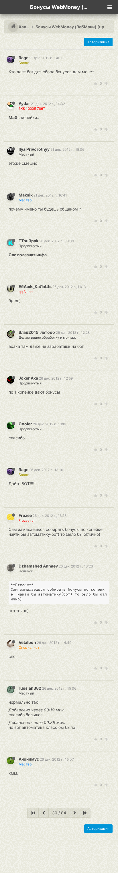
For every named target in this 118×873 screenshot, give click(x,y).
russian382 (30, 688)
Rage (23, 57)
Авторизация (98, 42)
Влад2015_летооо (37, 332)
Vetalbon (27, 642)
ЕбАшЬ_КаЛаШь (35, 286)
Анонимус (29, 759)
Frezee (25, 515)
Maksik (26, 195)
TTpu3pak (28, 240)
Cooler (25, 423)
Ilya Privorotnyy (34, 149)
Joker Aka (28, 378)
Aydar (24, 103)
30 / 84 (59, 812)
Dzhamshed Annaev (38, 566)
